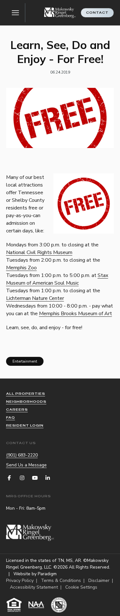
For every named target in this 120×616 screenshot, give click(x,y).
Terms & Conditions (61, 580)
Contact (97, 13)
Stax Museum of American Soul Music (57, 279)
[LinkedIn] (47, 478)
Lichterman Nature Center (35, 298)
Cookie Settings (81, 587)
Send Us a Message (26, 465)
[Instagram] (22, 478)
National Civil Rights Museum (39, 252)
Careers (17, 409)
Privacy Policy (20, 580)
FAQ (10, 417)
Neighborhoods (26, 402)
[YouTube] (35, 478)
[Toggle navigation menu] (15, 12)
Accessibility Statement (34, 587)
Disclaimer (98, 580)
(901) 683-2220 (22, 455)
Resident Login (25, 425)
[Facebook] (9, 478)
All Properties (25, 394)
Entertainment (24, 361)
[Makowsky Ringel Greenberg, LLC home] (60, 12)
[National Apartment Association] (36, 605)
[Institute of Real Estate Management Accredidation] (59, 605)
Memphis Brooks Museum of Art (75, 313)
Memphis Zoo (21, 267)
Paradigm (47, 574)
